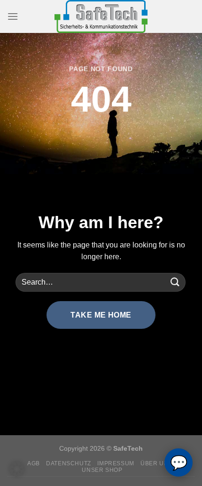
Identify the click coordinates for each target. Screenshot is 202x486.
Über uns (156, 463)
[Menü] (12, 16)
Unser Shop (102, 470)
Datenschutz (68, 463)
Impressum (115, 463)
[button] (17, 469)
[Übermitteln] (175, 282)
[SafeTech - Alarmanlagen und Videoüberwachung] (101, 16)
